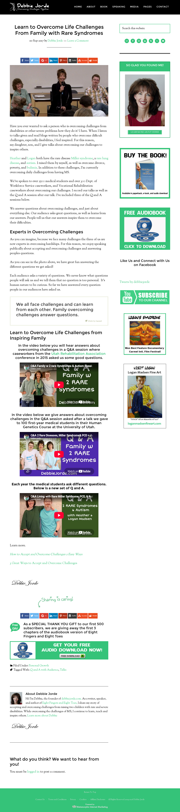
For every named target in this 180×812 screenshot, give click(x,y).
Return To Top (90, 792)
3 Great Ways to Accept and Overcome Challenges (43, 563)
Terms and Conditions (57, 799)
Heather (15, 158)
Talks (63, 670)
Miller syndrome (82, 158)
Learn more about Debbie (42, 716)
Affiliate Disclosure (97, 799)
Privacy (73, 799)
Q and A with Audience (44, 670)
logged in (33, 772)
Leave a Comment (78, 41)
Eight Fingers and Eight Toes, (59, 703)
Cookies (82, 799)
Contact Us (40, 799)
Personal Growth (39, 666)
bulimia (32, 168)
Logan (31, 158)
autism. (31, 163)
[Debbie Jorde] (31, 9)
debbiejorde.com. (71, 699)
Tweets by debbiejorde (135, 282)
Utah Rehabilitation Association (78, 354)
